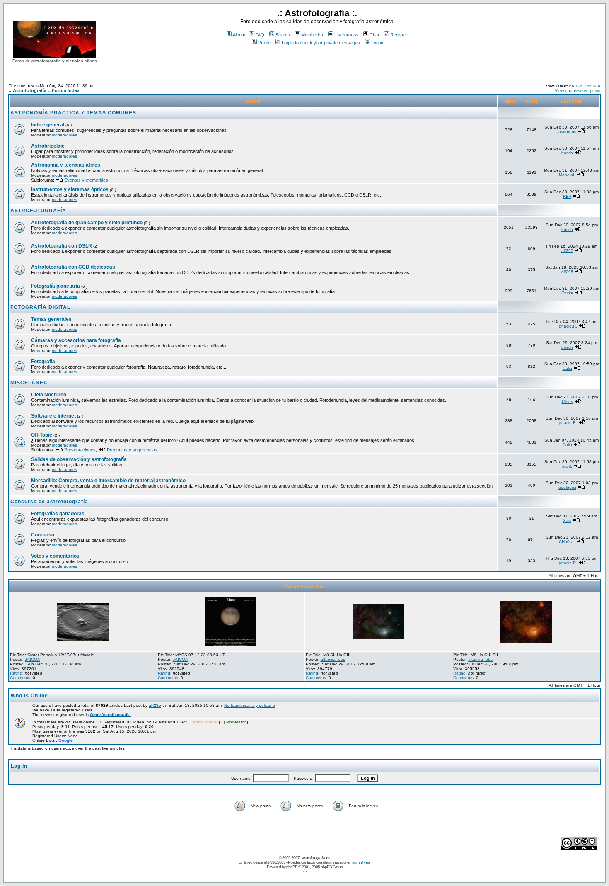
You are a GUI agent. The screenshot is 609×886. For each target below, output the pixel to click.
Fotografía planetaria (55, 286)
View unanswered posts (577, 90)
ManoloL (567, 174)
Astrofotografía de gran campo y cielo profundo (87, 223)
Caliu (567, 368)
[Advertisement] (317, 61)
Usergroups (346, 34)
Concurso (42, 535)
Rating (16, 673)
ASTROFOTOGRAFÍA (38, 211)
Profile (264, 42)
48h (596, 86)
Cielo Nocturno (48, 395)
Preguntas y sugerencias (132, 449)
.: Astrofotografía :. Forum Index (44, 90)
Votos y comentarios (55, 556)
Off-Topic (42, 435)
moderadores (64, 135)
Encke (567, 293)
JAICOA (32, 659)
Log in (377, 42)
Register (398, 34)
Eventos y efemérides (86, 179)
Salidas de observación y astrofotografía (79, 459)
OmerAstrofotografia (110, 714)
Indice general (47, 125)
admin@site (361, 862)
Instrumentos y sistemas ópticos (70, 189)
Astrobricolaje (48, 146)
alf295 (567, 250)
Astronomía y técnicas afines (65, 165)
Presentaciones (80, 449)
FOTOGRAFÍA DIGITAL (40, 307)
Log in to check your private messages (321, 42)
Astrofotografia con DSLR (61, 246)
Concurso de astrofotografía (49, 502)
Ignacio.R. (567, 326)
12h (579, 86)
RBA (567, 196)
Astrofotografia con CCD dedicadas (73, 267)
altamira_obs (333, 659)
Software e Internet (53, 416)
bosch (567, 152)
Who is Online (29, 696)
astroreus (567, 131)
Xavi (567, 520)
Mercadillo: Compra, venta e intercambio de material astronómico (108, 480)
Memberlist (312, 34)
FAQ (259, 34)
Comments (20, 677)
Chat (374, 34)
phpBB (291, 866)
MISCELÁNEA (29, 383)
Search (283, 34)
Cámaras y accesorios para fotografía (76, 340)
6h (571, 86)
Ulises (567, 401)
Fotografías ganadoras (58, 514)
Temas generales (51, 319)
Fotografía (43, 361)
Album (239, 34)
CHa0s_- (567, 541)
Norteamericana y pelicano (249, 705)
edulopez (567, 487)
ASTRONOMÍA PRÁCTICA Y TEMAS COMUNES (73, 113)
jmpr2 (567, 466)
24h (588, 86)
